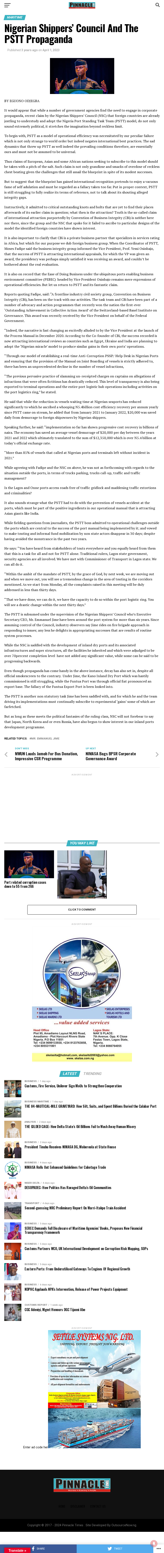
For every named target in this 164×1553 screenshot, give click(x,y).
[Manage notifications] (154, 1543)
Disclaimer (77, 1506)
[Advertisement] (82, 807)
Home (62, 1506)
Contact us (98, 1506)
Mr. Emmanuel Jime (45, 738)
